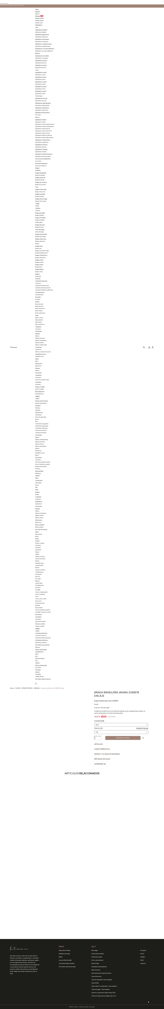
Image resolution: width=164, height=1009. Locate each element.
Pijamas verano (39, 517)
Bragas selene (39, 271)
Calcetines (38, 377)
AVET (36, 654)
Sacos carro (38, 601)
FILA (36, 660)
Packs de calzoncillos (40, 417)
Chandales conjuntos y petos (43, 612)
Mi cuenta (143, 950)
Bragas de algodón (40, 175)
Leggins (37, 398)
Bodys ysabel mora (40, 313)
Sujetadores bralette (40, 32)
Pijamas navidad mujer (41, 345)
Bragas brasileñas (40, 220)
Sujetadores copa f (40, 93)
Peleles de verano (40, 556)
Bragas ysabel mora (40, 257)
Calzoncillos (38, 415)
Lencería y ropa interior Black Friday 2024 (103, 992)
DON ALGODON (39, 658)
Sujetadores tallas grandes (42, 105)
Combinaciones (39, 294)
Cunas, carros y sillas (40, 598)
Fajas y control (39, 317)
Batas (36, 361)
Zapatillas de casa (40, 453)
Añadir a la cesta (123, 738)
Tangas (37, 206)
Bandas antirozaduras (41, 403)
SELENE (37, 672)
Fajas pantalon (39, 320)
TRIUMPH (38, 674)
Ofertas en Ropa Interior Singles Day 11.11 (103, 996)
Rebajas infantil (39, 20)
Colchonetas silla (39, 603)
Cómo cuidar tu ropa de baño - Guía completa (104, 986)
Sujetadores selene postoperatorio (44, 126)
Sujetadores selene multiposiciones (44, 124)
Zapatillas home (39, 356)
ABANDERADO (39, 652)
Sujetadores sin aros (40, 67)
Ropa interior (39, 412)
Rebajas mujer (39, 22)
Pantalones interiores (41, 430)
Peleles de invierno (40, 558)
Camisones (38, 349)
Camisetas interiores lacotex (43, 287)
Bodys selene (38, 310)
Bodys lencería (39, 304)
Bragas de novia (39, 227)
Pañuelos (37, 408)
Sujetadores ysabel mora (41, 142)
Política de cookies (96, 957)
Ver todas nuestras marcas (43, 679)
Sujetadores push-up (40, 63)
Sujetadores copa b (40, 74)
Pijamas (37, 336)
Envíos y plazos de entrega (107, 754)
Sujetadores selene (40, 122)
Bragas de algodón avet (41, 253)
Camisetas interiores (40, 432)
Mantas (37, 370)
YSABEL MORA (39, 676)
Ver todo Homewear (41, 529)
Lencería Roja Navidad (65, 960)
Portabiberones (39, 585)
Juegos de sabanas (40, 569)
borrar (2, 3)
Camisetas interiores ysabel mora (44, 290)
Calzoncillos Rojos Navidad (66, 963)
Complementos (39, 572)
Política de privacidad (97, 953)
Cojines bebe (38, 583)
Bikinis (61, 957)
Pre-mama (38, 114)
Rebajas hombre (39, 18)
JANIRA (37, 663)
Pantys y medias (39, 389)
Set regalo (38, 578)
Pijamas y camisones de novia (43, 351)
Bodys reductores (40, 308)
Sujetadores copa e (40, 88)
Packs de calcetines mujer (42, 379)
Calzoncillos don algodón (41, 423)
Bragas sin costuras (40, 184)
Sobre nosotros (95, 970)
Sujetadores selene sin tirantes (43, 135)
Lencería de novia (96, 976)
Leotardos (38, 384)
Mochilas (37, 605)
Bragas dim (38, 276)
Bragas (37, 494)
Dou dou (37, 576)
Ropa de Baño (39, 471)
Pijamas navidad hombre (41, 439)
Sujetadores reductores (41, 110)
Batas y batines (39, 527)
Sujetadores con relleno (41, 58)
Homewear (38, 435)
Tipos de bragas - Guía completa (100, 989)
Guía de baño (95, 983)
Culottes (37, 210)
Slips (36, 421)
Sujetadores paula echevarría (43, 156)
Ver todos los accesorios (42, 645)
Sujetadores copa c (40, 79)
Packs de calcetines (40, 621)
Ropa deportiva (39, 393)
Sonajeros (38, 587)
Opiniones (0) (100, 764)
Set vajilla (37, 589)
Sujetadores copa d (40, 84)
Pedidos (142, 957)
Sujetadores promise (40, 147)
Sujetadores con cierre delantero (44, 51)
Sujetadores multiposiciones (42, 46)
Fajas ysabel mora (40, 324)
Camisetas (38, 283)
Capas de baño (39, 565)
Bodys (37, 536)
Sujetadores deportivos (41, 37)
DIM (36, 656)
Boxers (37, 419)
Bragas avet (38, 248)
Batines (37, 448)
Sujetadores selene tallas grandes (44, 137)
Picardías (37, 299)
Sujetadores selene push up (42, 128)
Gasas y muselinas (40, 594)
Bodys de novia (39, 306)
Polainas (37, 541)
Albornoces (38, 366)
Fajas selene (38, 322)
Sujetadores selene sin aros (42, 133)
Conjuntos (38, 329)
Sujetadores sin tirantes (41, 41)
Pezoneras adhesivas (40, 165)
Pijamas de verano (40, 338)
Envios (142, 953)
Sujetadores (38, 503)
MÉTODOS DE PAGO (102, 759)
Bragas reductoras (40, 241)
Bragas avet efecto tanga (42, 250)
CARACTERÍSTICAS (102, 749)
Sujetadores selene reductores (43, 131)
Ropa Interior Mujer (64, 950)
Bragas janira (38, 267)
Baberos (37, 581)
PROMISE (38, 670)
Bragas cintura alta (40, 191)
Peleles (37, 554)
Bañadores (38, 473)
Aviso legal (94, 950)
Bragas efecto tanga (40, 201)
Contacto (143, 963)
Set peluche (38, 574)
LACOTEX (38, 667)
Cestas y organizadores (41, 592)
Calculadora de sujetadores (99, 966)
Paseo (37, 596)
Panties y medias (39, 543)
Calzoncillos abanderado (41, 426)
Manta (37, 455)
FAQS (142, 960)
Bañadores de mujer (64, 953)
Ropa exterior (39, 607)
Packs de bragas (39, 232)
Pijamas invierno (39, 342)
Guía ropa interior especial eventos (101, 973)
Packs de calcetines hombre (42, 462)
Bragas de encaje (39, 180)
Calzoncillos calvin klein (41, 428)
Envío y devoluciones (97, 960)
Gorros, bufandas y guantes (42, 464)
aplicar (6, 3)
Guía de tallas (142, 728)
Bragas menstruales (40, 236)
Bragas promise (39, 262)
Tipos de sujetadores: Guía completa (101, 979)
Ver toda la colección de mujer (67, 966)
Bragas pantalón (39, 215)
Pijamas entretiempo (40, 340)
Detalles (98, 744)
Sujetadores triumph (40, 151)
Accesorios (38, 161)
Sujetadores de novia (40, 100)
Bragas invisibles (39, 196)
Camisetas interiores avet (42, 285)
